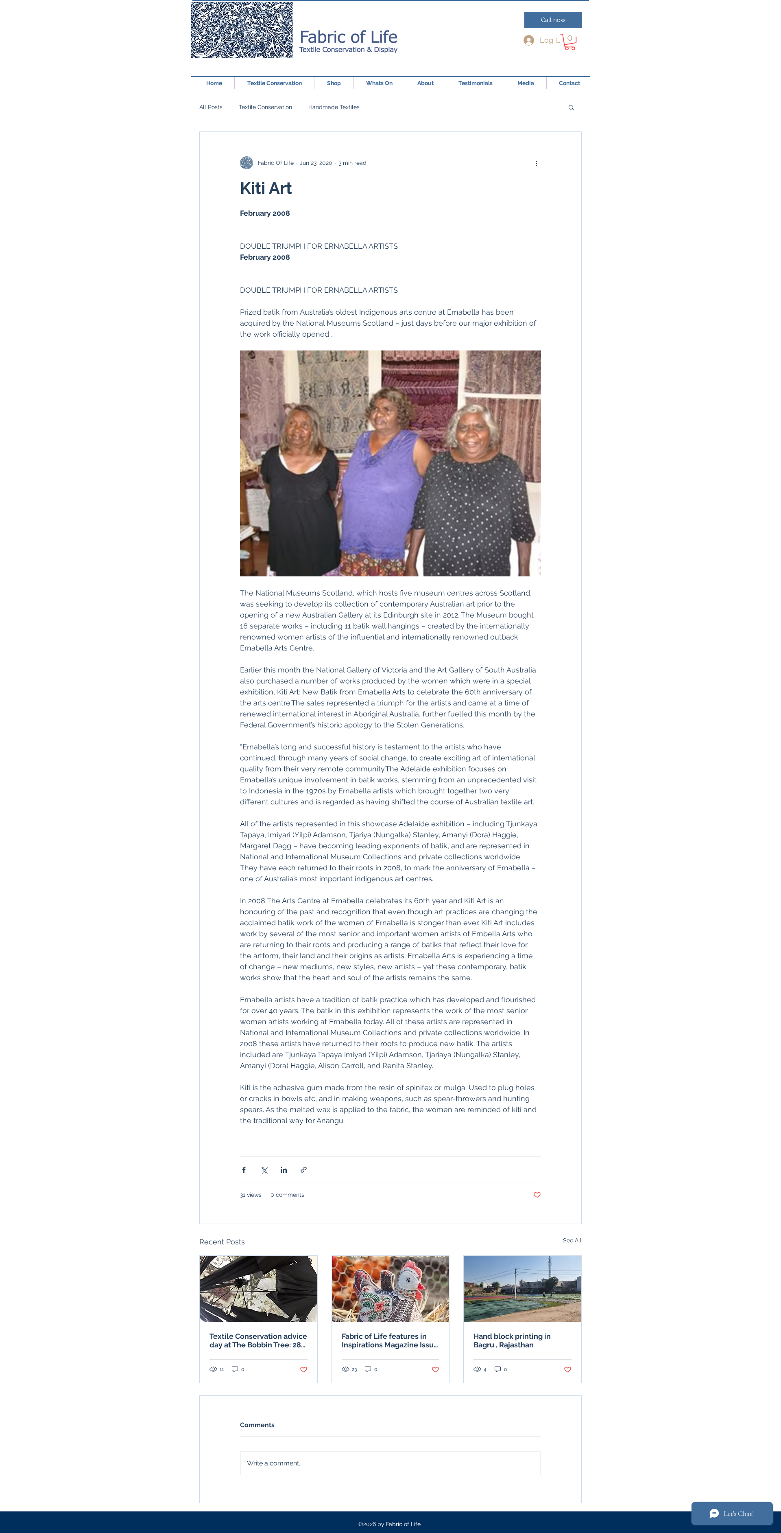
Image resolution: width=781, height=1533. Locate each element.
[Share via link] (304, 1170)
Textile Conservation (265, 107)
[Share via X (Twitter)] (264, 1170)
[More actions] (536, 163)
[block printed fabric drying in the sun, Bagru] (522, 1289)
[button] (570, 42)
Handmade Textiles (334, 107)
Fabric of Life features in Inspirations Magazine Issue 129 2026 (390, 1340)
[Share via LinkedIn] (284, 1170)
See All (572, 1240)
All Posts (211, 107)
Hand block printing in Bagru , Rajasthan (512, 1340)
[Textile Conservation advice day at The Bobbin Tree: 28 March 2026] (258, 1289)
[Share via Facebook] (244, 1170)
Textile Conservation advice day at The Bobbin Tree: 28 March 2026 (258, 1340)
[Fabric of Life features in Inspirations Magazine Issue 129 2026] (390, 1289)
